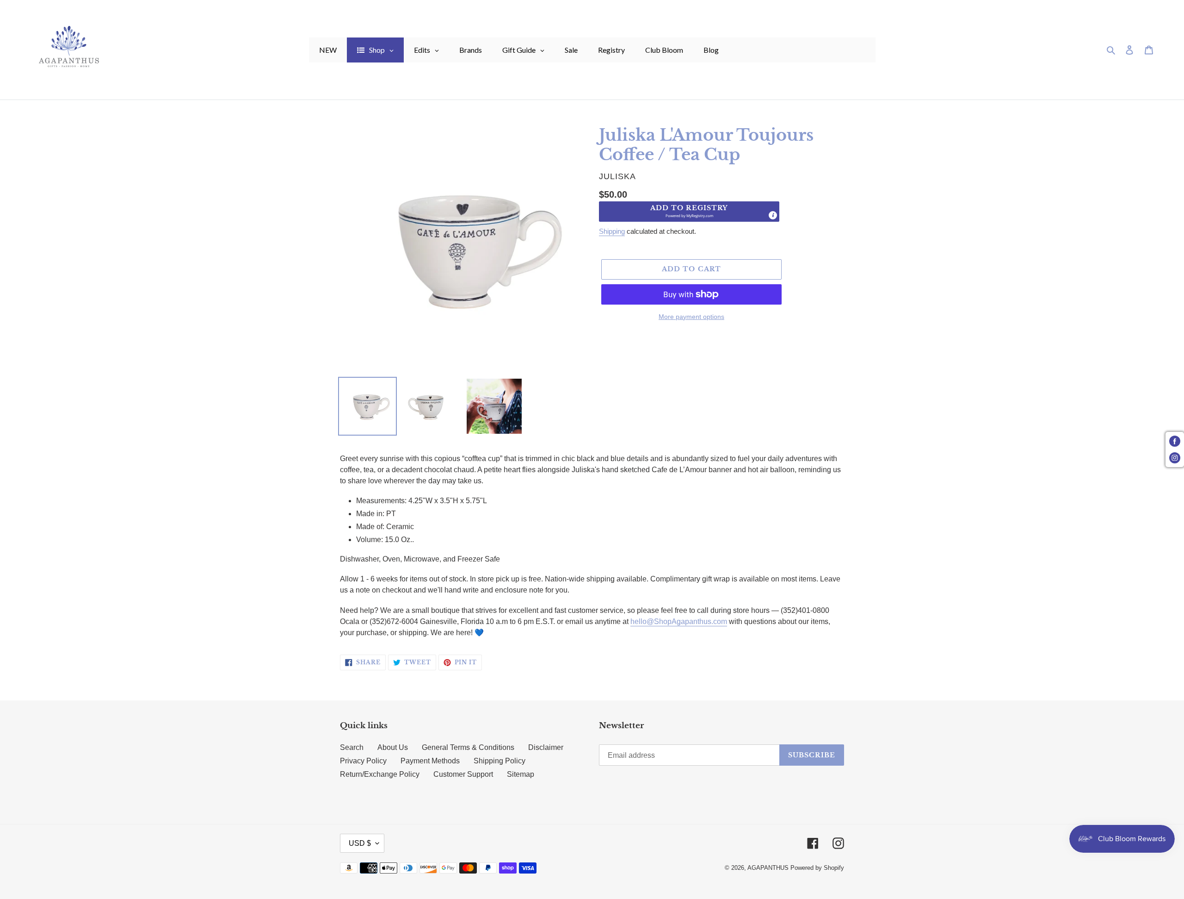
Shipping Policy (499, 761)
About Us (392, 747)
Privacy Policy (363, 761)
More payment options (691, 316)
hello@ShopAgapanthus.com (678, 621)
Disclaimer (545, 747)
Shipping (612, 231)
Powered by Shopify (817, 867)
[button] (689, 211)
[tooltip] (773, 215)
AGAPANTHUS (768, 867)
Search (352, 747)
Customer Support (463, 774)
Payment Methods (430, 761)
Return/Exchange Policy (379, 774)
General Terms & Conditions (468, 747)
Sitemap (520, 774)
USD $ (360, 843)
